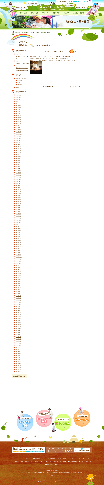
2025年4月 (18, 125)
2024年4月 (18, 150)
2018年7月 (18, 291)
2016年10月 (19, 335)
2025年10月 (19, 113)
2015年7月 (18, 365)
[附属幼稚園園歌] (70, 7)
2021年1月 (18, 230)
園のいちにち (19, 461)
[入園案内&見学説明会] (82, 8)
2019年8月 (18, 265)
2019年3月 (18, 275)
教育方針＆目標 (62, 459)
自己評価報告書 (51, 459)
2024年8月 (18, 142)
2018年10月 (19, 285)
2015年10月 (19, 359)
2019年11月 (19, 259)
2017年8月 (18, 314)
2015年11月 (19, 357)
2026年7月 (18, 95)
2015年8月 (18, 363)
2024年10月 (19, 138)
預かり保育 (48, 461)
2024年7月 (18, 144)
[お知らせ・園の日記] (79, 14)
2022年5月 (18, 197)
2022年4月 (18, 199)
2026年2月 (18, 105)
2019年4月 (18, 273)
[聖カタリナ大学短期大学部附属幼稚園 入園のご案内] (28, 452)
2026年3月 (18, 103)
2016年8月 (18, 339)
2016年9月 (18, 337)
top (16, 32)
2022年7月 (18, 193)
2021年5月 (18, 222)
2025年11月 (19, 111)
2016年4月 (18, 347)
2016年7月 (18, 341)
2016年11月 (19, 332)
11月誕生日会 (75, 87)
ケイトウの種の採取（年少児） (48, 87)
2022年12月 (19, 183)
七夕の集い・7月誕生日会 (22, 63)
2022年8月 (18, 191)
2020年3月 (18, 250)
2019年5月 (18, 271)
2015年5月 (18, 369)
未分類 (17, 87)
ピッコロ (19, 82)
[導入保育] (66, 14)
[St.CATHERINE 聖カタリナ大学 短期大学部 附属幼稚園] (52, 6)
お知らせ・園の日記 (23, 32)
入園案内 (64, 461)
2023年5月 (18, 173)
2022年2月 (18, 203)
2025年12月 (19, 109)
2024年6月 (18, 146)
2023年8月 (18, 166)
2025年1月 (18, 132)
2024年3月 (18, 152)
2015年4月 (18, 371)
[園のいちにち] (23, 14)
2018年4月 (18, 298)
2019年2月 (18, 277)
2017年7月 (18, 316)
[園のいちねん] (34, 14)
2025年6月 (18, 121)
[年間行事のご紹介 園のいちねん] (80, 417)
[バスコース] (45, 14)
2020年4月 (18, 248)
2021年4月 (18, 224)
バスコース (39, 461)
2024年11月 (19, 136)
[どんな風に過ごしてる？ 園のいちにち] (62, 423)
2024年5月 (18, 148)
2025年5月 (18, 123)
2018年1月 (18, 304)
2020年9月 (18, 238)
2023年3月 (18, 177)
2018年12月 (19, 281)
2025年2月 (18, 130)
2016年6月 (18, 343)
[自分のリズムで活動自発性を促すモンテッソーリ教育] (45, 417)
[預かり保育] (56, 14)
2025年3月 (18, 128)
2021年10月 (19, 212)
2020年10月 (19, 236)
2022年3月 (18, 201)
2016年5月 (18, 345)
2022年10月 (19, 187)
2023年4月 (18, 175)
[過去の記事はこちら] (21, 376)
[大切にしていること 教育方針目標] (25, 420)
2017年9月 (18, 312)
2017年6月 (18, 318)
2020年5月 (18, 246)
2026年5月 (18, 99)
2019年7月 (18, 267)
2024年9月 (18, 140)
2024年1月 (18, 156)
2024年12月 (19, 134)
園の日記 (19, 84)
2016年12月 (19, 330)
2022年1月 (18, 205)
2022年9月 (18, 189)
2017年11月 (19, 308)
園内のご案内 (86, 459)
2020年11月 (19, 234)
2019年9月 (18, 263)
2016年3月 (18, 349)
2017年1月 (18, 328)
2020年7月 (18, 242)
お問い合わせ (49, 464)
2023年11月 (19, 160)
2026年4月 (18, 101)
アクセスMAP (46, 472)
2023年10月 (19, 162)
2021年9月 (18, 214)
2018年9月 (18, 287)
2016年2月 (18, 351)
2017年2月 (18, 326)
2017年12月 (19, 306)
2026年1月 (18, 107)
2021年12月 (19, 207)
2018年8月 (18, 289)
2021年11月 (19, 209)
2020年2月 (18, 253)
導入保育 (56, 461)
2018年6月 (18, 294)
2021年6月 (18, 220)
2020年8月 (18, 240)
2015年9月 (18, 361)
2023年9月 (18, 164)
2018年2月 (18, 302)
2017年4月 (18, 322)
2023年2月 (18, 179)
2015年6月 (18, 367)
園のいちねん (29, 461)
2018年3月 (18, 300)
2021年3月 (18, 226)
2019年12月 (19, 257)
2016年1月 (18, 353)
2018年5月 (18, 296)
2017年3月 (18, 324)
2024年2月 (18, 154)
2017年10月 (19, 310)
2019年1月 (18, 279)
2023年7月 (18, 169)
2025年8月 (18, 117)
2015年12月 (19, 355)
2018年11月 (19, 283)
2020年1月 (18, 255)
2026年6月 (18, 97)
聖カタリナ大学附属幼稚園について (35, 459)
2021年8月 (18, 216)
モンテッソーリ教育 (75, 459)
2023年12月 (19, 158)
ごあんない (20, 459)
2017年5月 (18, 320)
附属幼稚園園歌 (73, 461)
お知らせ (32, 32)
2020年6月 (18, 244)
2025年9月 (18, 115)
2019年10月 (19, 261)
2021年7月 (18, 218)
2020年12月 (19, 232)
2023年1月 (18, 181)
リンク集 (58, 464)
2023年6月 (18, 171)
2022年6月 (18, 195)
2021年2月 (18, 228)
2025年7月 (18, 119)
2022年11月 (19, 185)
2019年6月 (18, 269)
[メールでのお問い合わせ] (68, 455)
